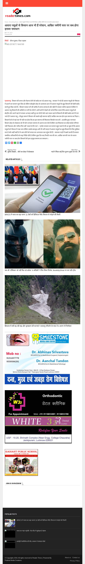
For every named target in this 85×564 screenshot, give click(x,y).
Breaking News (13, 22)
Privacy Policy (75, 561)
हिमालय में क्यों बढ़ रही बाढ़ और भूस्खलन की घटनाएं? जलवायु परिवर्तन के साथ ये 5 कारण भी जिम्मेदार (38, 326)
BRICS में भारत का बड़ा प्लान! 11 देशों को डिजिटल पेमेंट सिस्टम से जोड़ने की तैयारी (32, 215)
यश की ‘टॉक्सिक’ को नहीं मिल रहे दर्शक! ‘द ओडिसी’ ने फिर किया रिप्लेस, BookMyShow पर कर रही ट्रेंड (40, 270)
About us (68, 557)
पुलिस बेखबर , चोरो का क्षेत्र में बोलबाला (21, 151)
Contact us (76, 557)
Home (6, 22)
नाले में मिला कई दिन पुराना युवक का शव (64, 151)
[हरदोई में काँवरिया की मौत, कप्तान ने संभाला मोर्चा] (10, 544)
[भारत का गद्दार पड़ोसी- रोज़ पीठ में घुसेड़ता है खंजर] (10, 534)
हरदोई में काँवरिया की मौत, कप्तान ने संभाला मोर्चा (31, 541)
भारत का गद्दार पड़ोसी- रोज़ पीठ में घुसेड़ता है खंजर (31, 531)
